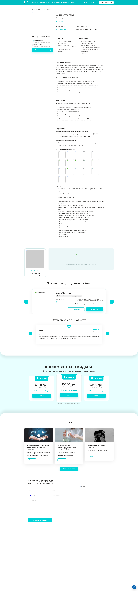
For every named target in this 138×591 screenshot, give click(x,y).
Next (112, 302)
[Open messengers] (134, 587)
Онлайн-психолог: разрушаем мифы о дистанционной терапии (38, 447)
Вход (94, 2)
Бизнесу (73, 2)
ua (84, 2)
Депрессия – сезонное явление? (96, 446)
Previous (26, 302)
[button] (30, 496)
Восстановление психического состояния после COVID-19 (66, 447)
